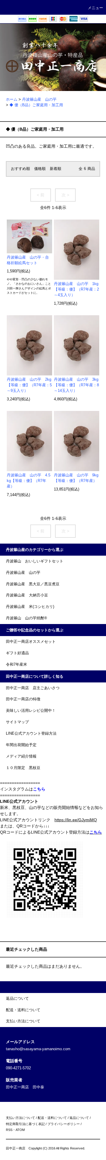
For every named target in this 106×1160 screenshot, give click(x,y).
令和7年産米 (16, 664)
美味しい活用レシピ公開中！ (31, 711)
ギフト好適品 (17, 653)
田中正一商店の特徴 (23, 699)
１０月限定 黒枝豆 (23, 768)
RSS (9, 1130)
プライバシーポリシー (63, 1124)
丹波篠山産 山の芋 (39, 99)
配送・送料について (52, 1117)
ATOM (20, 1130)
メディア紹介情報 (21, 756)
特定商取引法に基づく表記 (25, 1124)
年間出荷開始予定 (21, 745)
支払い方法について (20, 1117)
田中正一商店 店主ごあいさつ (32, 688)
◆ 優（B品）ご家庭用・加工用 (36, 105)
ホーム (11, 99)
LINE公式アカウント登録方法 (31, 733)
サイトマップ (17, 722)
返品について (79, 1117)
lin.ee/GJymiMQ (82, 819)
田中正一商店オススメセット (31, 642)
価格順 (40, 169)
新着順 (55, 169)
